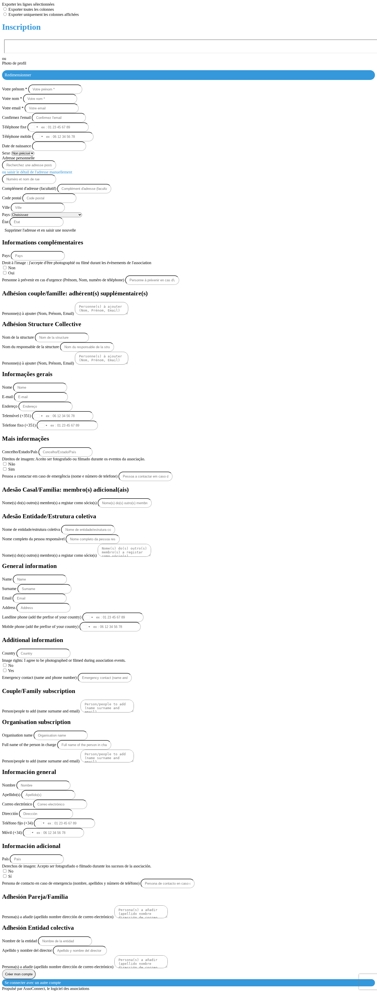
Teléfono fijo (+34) (18, 823)
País (6, 859)
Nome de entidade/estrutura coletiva (31, 529)
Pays (6, 214)
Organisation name (18, 735)
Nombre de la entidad (20, 941)
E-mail (8, 397)
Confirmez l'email (16, 117)
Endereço (10, 406)
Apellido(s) (11, 794)
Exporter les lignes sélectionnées (28, 4)
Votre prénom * (15, 89)
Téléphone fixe (14, 127)
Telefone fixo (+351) (19, 425)
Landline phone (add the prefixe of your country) (42, 617)
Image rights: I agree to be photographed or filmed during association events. (64, 660)
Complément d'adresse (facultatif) (29, 188)
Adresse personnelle (18, 158)
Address (9, 607)
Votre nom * (12, 98)
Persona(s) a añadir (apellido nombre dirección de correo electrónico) (58, 917)
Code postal (11, 198)
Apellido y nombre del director (27, 950)
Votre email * (13, 108)
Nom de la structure (18, 337)
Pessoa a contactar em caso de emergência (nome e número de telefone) (60, 476)
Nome (7, 387)
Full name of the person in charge (29, 744)
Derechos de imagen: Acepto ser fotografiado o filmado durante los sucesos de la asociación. (76, 866)
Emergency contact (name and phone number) (40, 677)
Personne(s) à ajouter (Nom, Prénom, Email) (38, 313)
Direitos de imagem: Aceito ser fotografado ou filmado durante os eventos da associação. (73, 459)
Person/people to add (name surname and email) (41, 711)
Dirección (10, 813)
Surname (9, 588)
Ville (6, 207)
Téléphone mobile (17, 136)
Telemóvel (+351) (17, 415)
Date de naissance (17, 146)
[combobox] (33, 127)
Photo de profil (14, 63)
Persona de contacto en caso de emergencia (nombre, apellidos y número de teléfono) (71, 883)
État (5, 222)
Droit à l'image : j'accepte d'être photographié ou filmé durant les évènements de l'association (76, 263)
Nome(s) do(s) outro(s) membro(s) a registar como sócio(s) (50, 503)
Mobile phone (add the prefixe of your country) (41, 626)
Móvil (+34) (12, 832)
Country (9, 653)
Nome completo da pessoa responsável (34, 539)
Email (7, 598)
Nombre (9, 785)
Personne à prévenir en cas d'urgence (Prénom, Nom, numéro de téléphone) (63, 280)
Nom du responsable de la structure (31, 347)
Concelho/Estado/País (20, 452)
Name (7, 579)
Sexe (6, 153)
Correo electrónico (17, 804)
